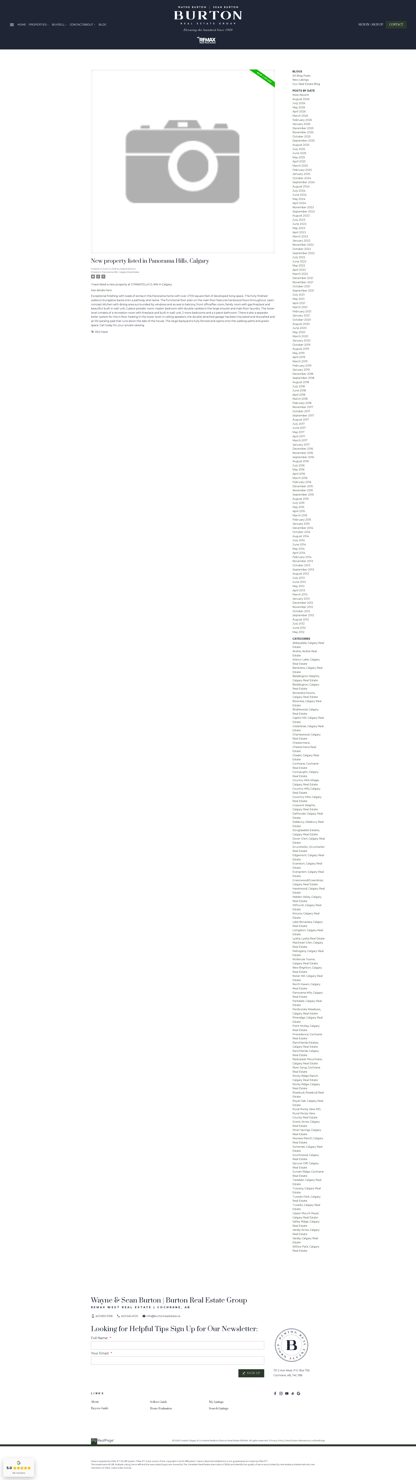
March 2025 (300, 165)
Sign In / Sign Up (370, 24)
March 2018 (300, 398)
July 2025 (298, 149)
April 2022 (299, 269)
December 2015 (302, 486)
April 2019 (298, 357)
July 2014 (298, 540)
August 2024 (301, 186)
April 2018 (298, 394)
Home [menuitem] (22, 24)
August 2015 (300, 498)
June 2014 (299, 544)
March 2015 (299, 515)
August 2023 (301, 215)
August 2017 (300, 419)
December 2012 (302, 602)
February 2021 (301, 311)
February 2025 (302, 169)
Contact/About (81, 24)
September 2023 (303, 211)
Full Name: (100, 1338)
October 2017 (301, 411)
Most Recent (300, 94)
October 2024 (301, 178)
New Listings (300, 79)
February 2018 (302, 403)
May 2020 (298, 332)
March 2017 (299, 440)
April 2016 (298, 473)
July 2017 (298, 423)
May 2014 (298, 548)
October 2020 (301, 319)
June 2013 (299, 582)
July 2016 (298, 465)
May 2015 (298, 507)
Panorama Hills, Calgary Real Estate (120, 272)
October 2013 (301, 565)
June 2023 (299, 223)
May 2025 (298, 157)
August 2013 (300, 573)
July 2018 (298, 386)
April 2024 (299, 203)
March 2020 (300, 336)
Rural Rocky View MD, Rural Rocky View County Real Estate (306, 1113)
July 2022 (298, 257)
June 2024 (299, 194)
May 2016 (298, 469)
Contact (396, 24)
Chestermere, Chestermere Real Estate (304, 747)
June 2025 (299, 153)
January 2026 (301, 124)
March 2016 (299, 478)
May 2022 (298, 265)
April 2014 (298, 552)
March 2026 (300, 115)
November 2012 (302, 607)
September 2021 (303, 290)
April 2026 (299, 111)
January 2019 (301, 369)
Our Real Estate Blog (306, 84)
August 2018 (300, 382)
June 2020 (299, 328)
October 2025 (301, 136)
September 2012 (303, 615)
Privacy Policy (277, 1440)
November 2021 (302, 282)
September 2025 (303, 140)
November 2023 (303, 207)
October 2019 (301, 344)
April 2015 (298, 511)
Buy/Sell (58, 24)
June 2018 (299, 390)
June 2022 (299, 261)
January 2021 (301, 315)
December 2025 (303, 128)
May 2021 (298, 298)
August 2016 (300, 461)
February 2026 (302, 120)
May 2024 (298, 199)
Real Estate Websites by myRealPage (305, 1440)
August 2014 (300, 536)
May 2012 (298, 632)
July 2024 (298, 190)
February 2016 (301, 482)
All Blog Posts (301, 75)
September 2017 (303, 415)
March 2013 (299, 594)
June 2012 (299, 627)
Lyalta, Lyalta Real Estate (308, 938)
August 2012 (300, 619)
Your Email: (100, 1353)
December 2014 (302, 528)
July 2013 (298, 577)
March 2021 (299, 307)
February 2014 (301, 557)
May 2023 (298, 228)
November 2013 (302, 561)
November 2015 (302, 490)
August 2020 (301, 324)
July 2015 (298, 502)
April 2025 (299, 161)
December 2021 (302, 278)
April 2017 (298, 436)
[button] (370, 24)
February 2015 (301, 519)
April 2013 (298, 590)
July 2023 (298, 219)
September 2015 (303, 494)
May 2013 (298, 586)
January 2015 (301, 523)
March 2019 (299, 361)
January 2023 (301, 240)
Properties (38, 24)
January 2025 (301, 174)
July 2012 (298, 623)
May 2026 (298, 107)
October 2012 (301, 611)
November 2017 (302, 407)
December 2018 (302, 373)
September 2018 (303, 378)
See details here (101, 290)
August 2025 (300, 144)
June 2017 (299, 427)
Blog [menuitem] (102, 24)
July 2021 (298, 294)
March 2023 (300, 236)
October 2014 (301, 532)
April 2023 (299, 232)
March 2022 (300, 273)
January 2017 (301, 444)
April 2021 (298, 303)
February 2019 (301, 365)
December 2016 (302, 448)
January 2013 (301, 598)
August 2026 (300, 99)
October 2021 (301, 286)
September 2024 (303, 182)
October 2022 (301, 249)
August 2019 (300, 348)
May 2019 (298, 353)
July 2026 (298, 103)
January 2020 (301, 340)
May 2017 (298, 432)
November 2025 (303, 132)
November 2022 (303, 244)
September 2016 (303, 457)
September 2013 (303, 569)
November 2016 (302, 453)
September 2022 (303, 253)
